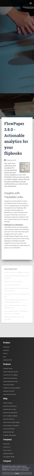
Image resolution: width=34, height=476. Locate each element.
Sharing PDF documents (10, 412)
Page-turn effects (8, 419)
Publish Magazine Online (10, 372)
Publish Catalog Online (10, 378)
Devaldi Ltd (6, 444)
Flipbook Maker (7, 368)
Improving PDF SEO (8, 432)
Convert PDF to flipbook (10, 375)
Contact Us (6, 447)
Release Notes (7, 360)
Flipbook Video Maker (9, 435)
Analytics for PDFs (8, 429)
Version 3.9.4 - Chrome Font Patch (13, 281)
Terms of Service (8, 453)
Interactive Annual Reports (11, 388)
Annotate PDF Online (9, 394)
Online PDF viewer (8, 384)
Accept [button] (17, 473)
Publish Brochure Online (10, 381)
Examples (6, 350)
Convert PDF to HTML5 (9, 409)
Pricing (5, 353)
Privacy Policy (7, 450)
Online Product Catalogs (10, 425)
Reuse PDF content (8, 391)
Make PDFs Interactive (10, 406)
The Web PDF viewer (9, 457)
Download (6, 347)
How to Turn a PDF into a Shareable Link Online (16, 272)
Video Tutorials (7, 403)
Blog (4, 356)
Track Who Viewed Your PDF (12, 285)
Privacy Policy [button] (25, 469)
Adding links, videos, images (11, 422)
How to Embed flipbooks (10, 416)
